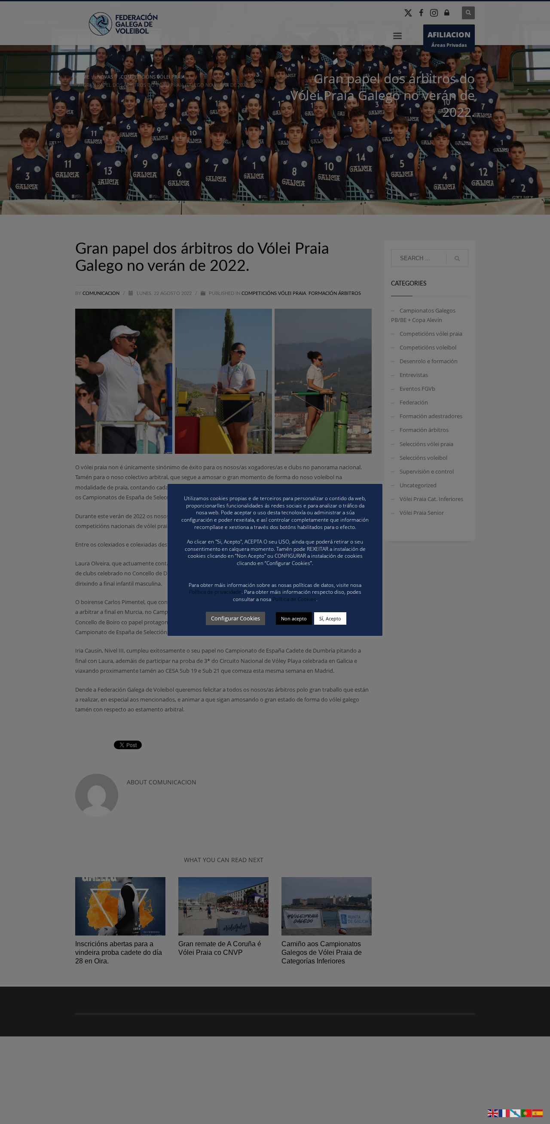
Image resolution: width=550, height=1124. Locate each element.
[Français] (504, 1113)
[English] (493, 1113)
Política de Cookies (294, 599)
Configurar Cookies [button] (235, 618)
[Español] (538, 1113)
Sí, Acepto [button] (330, 618)
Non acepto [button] (294, 618)
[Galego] (515, 1113)
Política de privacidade (215, 591)
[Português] (526, 1113)
